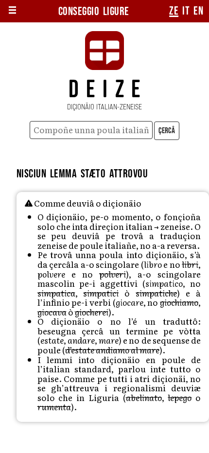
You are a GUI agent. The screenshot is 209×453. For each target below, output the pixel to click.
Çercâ (166, 131)
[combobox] (91, 130)
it (186, 11)
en (198, 11)
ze (173, 11)
